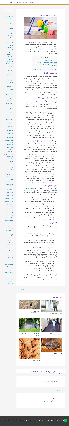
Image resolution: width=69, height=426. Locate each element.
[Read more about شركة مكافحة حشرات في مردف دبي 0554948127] (29, 324)
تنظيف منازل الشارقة (38, 90)
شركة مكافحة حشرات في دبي (9, 272)
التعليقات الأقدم (61, 373)
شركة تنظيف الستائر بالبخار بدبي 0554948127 (8, 115)
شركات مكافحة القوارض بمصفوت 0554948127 (9, 66)
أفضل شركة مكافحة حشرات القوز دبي (10, 209)
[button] (6, 2)
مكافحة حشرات (10, 285)
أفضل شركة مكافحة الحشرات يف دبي (10, 196)
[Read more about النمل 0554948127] (29, 348)
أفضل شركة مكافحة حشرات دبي (9, 218)
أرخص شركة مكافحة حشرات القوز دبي (9, 175)
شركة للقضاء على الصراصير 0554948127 (9, 122)
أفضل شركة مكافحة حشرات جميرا (9, 215)
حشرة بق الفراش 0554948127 (34, 311)
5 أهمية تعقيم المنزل (52, 67)
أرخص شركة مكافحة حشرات (8, 172)
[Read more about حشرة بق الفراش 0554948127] (29, 304)
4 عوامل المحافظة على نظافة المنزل (48, 65)
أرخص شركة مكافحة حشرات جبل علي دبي (8, 178)
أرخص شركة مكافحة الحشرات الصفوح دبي (10, 170)
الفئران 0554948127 (58, 353)
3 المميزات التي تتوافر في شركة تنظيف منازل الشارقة (45, 64)
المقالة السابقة (60, 289)
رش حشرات (11, 228)
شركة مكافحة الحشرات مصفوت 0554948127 (9, 73)
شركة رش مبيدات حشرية (10, 244)
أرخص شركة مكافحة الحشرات (10, 167)
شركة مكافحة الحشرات (10, 251)
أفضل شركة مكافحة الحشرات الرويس (9, 190)
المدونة (12, 2)
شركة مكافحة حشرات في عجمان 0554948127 (8, 154)
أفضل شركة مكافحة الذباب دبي (9, 199)
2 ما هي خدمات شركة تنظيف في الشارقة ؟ (47, 62)
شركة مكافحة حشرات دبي (9, 268)
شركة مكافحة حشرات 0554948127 (55, 313)
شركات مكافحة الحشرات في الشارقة (9, 235)
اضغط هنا (34, 422)
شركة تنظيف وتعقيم (47, 381)
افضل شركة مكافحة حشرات (9, 223)
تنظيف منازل (46, 226)
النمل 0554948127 (36, 360)
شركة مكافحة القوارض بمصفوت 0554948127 (9, 59)
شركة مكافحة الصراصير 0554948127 (10, 128)
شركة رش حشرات (10, 242)
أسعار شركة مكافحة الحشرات (9, 182)
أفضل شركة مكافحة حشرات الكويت (9, 212)
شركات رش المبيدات (56, 314)
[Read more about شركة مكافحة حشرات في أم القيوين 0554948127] (51, 324)
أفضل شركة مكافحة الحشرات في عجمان (10, 193)
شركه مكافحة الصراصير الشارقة (9, 274)
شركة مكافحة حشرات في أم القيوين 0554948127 (53, 333)
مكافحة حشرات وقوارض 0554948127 (9, 52)
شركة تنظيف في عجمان (42, 154)
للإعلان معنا (18, 2)
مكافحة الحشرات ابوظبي (10, 283)
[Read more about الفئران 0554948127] (51, 345)
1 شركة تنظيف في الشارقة (51, 60)
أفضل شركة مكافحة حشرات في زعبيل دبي (9, 221)
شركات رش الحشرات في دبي (9, 230)
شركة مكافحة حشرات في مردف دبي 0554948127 (31, 334)
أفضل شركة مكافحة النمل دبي (9, 202)
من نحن (31, 2)
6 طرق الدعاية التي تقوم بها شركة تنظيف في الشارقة (45, 69)
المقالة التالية (20, 289)
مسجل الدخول (47, 401)
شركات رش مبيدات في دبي (9, 232)
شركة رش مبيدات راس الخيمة (9, 246)
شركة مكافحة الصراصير (10, 257)
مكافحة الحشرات (10, 281)
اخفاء (42, 57)
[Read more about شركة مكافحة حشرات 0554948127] (51, 305)
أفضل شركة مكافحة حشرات (9, 205)
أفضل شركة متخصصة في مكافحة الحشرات (9, 185)
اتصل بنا (25, 2)
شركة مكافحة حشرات (8, 264)
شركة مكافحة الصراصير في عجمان (9, 259)
